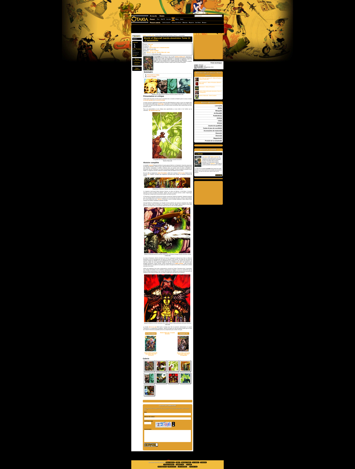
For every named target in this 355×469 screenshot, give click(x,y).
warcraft (154, 52)
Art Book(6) (218, 113)
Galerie (135, 55)
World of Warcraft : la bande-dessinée (159, 47)
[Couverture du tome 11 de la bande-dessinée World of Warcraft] (149, 371)
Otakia (144, 35)
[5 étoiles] (151, 53)
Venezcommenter (137, 69)
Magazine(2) (217, 138)
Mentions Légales (186, 462)
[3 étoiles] (149, 53)
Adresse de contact (149, 416)
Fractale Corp (193, 466)
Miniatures (185, 22)
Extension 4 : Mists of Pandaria (207, 87)
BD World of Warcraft (154, 110)
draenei (151, 165)
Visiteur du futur (214, 156)
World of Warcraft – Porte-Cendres (207, 95)
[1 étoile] (147, 53)
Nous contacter (170, 462)
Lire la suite (219, 175)
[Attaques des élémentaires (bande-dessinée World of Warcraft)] (149, 383)
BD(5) (220, 108)
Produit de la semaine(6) (213, 141)
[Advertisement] (177, 29)
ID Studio (189, 464)
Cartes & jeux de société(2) (212, 128)
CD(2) (220, 121)
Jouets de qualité (166, 22)
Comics (181, 19)
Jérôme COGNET (154, 50)
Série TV (163, 19)
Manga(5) (218, 111)
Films (158, 19)
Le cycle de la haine (160, 100)
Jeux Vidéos (198, 22)
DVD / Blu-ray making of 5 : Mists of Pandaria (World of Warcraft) (210, 79)
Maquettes (191, 22)
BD (173, 19)
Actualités (153, 16)
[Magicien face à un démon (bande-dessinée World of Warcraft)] (173, 371)
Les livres (168, 19)
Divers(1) (219, 133)
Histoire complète (151, 76)
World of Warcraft (161, 52)
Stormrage (161, 104)
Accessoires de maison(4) (213, 131)
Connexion (203, 462)
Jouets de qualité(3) (215, 126)
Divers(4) (219, 136)
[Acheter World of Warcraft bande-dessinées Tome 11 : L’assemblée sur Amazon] (136, 37)
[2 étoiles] (148, 53)
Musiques (204, 22)
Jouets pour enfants (176, 22)
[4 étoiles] (150, 53)
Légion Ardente (179, 263)
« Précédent (137, 62)
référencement (172, 466)
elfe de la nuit (153, 327)
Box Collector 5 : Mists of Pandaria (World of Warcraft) (210, 83)
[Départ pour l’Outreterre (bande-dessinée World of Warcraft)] (185, 371)
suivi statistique (182, 466)
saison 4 (206, 156)
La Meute (199, 154)
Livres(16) (218, 106)
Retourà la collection (137, 60)
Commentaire (147, 429)
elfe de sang (181, 173)
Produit (152, 19)
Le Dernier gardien (148, 100)
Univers (161, 16)
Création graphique (169, 464)
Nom (145, 412)
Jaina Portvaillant (162, 173)
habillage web (179, 464)
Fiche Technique (137, 49)
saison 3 (213, 163)
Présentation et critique (153, 74)
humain (160, 199)
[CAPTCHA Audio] (173, 423)
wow (168, 52)
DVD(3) (219, 118)
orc (149, 174)
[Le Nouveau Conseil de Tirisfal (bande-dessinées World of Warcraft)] (149, 395)
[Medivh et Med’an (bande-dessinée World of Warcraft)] (173, 383)
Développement (162, 466)
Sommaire (135, 42)
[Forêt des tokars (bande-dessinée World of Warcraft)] (161, 383)
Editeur (178, 462)
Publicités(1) (217, 116)
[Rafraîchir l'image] (173, 425)
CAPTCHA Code (148, 421)
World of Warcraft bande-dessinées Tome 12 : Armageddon (210, 92)
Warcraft (150, 44)
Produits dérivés (155, 22)
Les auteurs (196, 462)
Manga (177, 19)
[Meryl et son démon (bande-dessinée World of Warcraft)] (185, 383)
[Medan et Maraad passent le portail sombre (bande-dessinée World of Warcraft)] (161, 371)
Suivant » (137, 64)
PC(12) (219, 123)
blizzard (149, 52)
